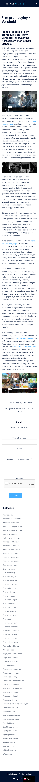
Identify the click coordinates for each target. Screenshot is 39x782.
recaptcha (20, 478)
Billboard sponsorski (11, 553)
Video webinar (8, 746)
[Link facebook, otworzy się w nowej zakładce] (14, 778)
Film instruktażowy (10, 580)
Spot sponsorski (9, 735)
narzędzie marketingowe (24, 338)
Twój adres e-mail (19, 438)
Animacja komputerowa (12, 526)
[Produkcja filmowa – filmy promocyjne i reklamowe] (15, 3)
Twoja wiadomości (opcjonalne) (19, 459)
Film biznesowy (9, 573)
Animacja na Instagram (12, 534)
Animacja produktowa (11, 538)
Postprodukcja (9, 665)
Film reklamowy (9, 603)
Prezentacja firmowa (11, 673)
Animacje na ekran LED (12, 550)
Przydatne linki (9, 711)
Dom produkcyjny (10, 565)
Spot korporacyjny (10, 727)
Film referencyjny (10, 600)
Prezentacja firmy (10, 677)
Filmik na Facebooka (11, 631)
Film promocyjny (9, 596)
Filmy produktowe (10, 638)
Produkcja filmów (10, 700)
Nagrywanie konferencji (12, 654)
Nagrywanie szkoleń (11, 661)
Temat (19, 449)
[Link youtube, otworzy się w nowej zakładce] (21, 778)
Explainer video (9, 569)
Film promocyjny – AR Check (20, 403)
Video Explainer (9, 742)
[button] (32, 3)
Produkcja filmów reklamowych (15, 704)
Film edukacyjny (9, 576)
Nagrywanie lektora (11, 658)
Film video (7, 619)
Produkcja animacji (10, 696)
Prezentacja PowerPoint (12, 688)
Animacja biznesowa (11, 523)
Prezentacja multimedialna (13, 681)
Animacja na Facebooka (12, 530)
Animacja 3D (8, 515)
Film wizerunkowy (10, 623)
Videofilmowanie (9, 750)
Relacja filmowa (9, 723)
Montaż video (8, 650)
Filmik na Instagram (10, 634)
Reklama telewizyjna (11, 719)
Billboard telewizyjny (11, 557)
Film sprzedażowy (10, 611)
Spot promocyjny (10, 731)
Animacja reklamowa (11, 542)
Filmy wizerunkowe (10, 642)
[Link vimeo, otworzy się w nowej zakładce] (18, 778)
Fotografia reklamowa (11, 646)
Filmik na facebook (10, 627)
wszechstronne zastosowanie (24, 347)
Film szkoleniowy (10, 615)
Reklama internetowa (11, 715)
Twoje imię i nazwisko (19, 427)
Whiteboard (7, 754)
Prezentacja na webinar (12, 685)
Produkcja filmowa (10, 708)
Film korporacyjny (10, 584)
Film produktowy (9, 592)
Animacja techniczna (11, 546)
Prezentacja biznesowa (12, 669)
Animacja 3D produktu (12, 519)
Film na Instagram (10, 588)
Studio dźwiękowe (10, 738)
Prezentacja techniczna (12, 692)
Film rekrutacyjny (10, 607)
